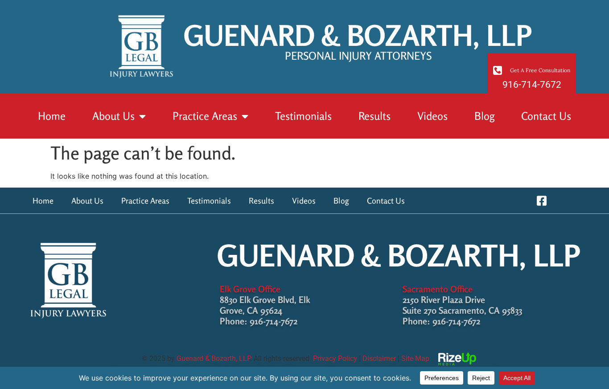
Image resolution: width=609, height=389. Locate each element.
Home (52, 116)
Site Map (415, 358)
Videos (432, 116)
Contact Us (546, 116)
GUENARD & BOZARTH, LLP (358, 40)
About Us (113, 116)
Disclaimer (379, 358)
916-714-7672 (531, 84)
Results (374, 116)
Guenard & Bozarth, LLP (213, 358)
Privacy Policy (335, 358)
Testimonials (303, 116)
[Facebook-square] (541, 200)
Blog (484, 116)
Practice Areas (205, 116)
